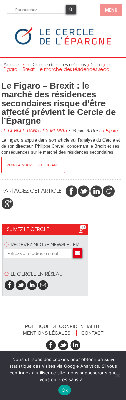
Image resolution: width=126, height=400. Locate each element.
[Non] (117, 375)
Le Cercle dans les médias (56, 64)
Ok (65, 390)
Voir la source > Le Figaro (33, 164)
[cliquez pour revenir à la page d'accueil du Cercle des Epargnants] (63, 43)
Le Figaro (108, 130)
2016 (96, 64)
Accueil (12, 64)
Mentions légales (46, 333)
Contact (92, 333)
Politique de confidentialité (63, 326)
